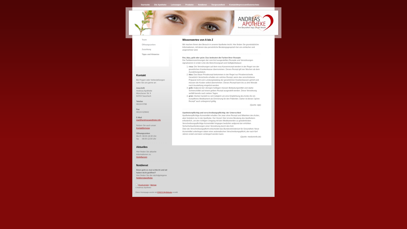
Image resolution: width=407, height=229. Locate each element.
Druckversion (143, 185)
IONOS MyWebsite (164, 192)
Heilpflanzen (141, 157)
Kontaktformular (143, 128)
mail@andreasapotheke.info (148, 120)
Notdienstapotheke (144, 178)
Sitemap (153, 185)
